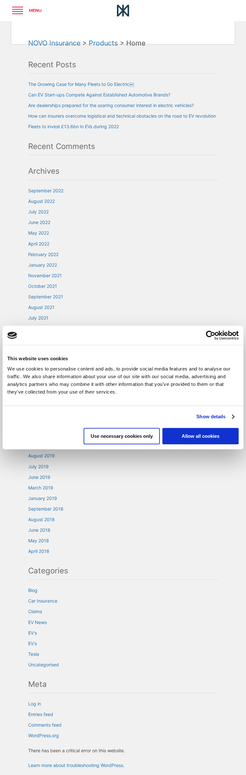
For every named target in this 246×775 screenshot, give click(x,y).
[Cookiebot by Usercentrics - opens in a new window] (211, 335)
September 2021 (45, 296)
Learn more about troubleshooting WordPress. (76, 765)
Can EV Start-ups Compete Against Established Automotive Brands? (99, 94)
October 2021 (42, 286)
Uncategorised (43, 664)
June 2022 (39, 222)
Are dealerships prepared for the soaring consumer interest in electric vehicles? (111, 105)
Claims (35, 611)
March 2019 (40, 487)
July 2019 (38, 466)
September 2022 (45, 190)
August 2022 (41, 201)
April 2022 (38, 243)
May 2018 (38, 540)
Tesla (33, 654)
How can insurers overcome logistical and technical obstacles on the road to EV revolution (122, 116)
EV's (32, 633)
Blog (32, 590)
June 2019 (39, 477)
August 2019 (41, 455)
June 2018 (39, 530)
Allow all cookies (200, 436)
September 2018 (45, 509)
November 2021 (45, 275)
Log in (34, 703)
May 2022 (38, 233)
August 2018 (41, 519)
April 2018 (38, 551)
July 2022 (38, 211)
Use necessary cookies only (122, 436)
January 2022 (42, 265)
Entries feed (40, 714)
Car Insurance (42, 601)
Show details (211, 416)
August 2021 (41, 307)
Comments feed (45, 725)
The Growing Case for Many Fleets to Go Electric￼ (81, 84)
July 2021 (38, 318)
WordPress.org (43, 735)
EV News (37, 622)
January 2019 (42, 498)
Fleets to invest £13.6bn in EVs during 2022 (73, 126)
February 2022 (43, 254)
